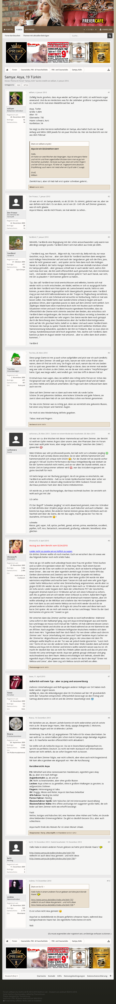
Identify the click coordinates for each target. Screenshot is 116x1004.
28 (24, 225)
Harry (43, 833)
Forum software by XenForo (25, 992)
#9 (109, 842)
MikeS (32, 187)
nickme (10, 897)
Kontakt (51, 976)
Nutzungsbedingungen (74, 976)
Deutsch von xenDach (63, 992)
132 (23, 704)
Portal (9, 29)
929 (23, 908)
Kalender (29, 29)
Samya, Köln (30, 81)
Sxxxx (9, 693)
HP (53, 734)
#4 (109, 353)
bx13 (9, 858)
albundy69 (50, 833)
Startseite (41, 976)
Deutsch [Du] (10, 976)
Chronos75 (12, 557)
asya (18, 85)
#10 (108, 881)
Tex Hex (11, 369)
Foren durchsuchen (12, 35)
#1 (109, 92)
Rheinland (21, 913)
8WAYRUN (38, 998)
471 (23, 380)
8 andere (62, 833)
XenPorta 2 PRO (9, 998)
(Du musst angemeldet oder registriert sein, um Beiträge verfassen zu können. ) (79, 934)
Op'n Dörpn (20, 269)
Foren (19, 29)
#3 (109, 237)
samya (25, 85)
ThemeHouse (39, 994)
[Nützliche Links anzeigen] (108, 69)
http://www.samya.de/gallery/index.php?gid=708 (52, 858)
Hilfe (59, 976)
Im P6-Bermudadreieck (16, 752)
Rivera (10, 734)
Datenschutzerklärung (97, 976)
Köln (23, 709)
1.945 (23, 745)
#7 (109, 676)
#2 (109, 196)
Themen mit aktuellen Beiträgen (36, 35)
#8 (109, 718)
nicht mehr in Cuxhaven (20, 576)
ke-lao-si (33, 424)
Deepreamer (35, 833)
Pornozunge (35, 667)
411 (23, 264)
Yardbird (11, 253)
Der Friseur (12, 213)
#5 (109, 434)
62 (24, 120)
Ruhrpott (21, 385)
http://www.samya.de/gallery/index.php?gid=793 (52, 852)
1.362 (23, 568)
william (53, 81)
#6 (109, 541)
